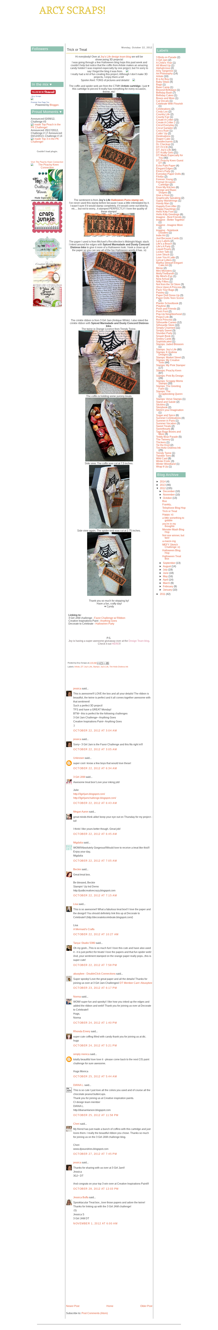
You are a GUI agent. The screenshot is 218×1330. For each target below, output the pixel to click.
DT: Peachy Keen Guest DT (169, 161)
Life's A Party (163, 246)
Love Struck (162, 254)
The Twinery (163, 439)
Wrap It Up (162, 466)
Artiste (77, 667)
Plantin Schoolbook (167, 303)
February (168, 586)
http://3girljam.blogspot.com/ (89, 794)
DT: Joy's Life (86, 667)
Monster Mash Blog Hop (173, 530)
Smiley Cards (163, 338)
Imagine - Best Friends (169, 217)
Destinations (163, 136)
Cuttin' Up (161, 133)
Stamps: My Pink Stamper (170, 365)
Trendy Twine (163, 453)
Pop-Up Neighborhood (169, 314)
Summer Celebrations (168, 418)
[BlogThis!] (101, 663)
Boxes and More (165, 98)
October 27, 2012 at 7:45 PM (95, 1154)
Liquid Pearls (163, 249)
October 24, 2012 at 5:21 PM (95, 1045)
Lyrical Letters (164, 260)
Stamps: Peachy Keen (168, 370)
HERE (115, 643)
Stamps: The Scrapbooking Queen (169, 392)
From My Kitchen (165, 187)
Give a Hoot (162, 195)
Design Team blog (139, 641)
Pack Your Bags (165, 290)
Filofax (160, 176)
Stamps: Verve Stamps (169, 399)
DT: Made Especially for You (169, 156)
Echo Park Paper (165, 165)
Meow (159, 268)
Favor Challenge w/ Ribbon (109, 618)
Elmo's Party (163, 171)
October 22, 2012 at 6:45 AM (95, 834)
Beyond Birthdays (166, 90)
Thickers (161, 442)
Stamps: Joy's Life (101, 667)
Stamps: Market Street (168, 357)
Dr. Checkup (163, 144)
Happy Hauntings (166, 209)
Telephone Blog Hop (174, 507)
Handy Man (162, 203)
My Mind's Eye (164, 276)
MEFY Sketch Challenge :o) (171, 546)
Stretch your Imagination (170, 410)
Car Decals (162, 101)
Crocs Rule (162, 130)
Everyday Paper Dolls (168, 174)
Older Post (146, 1306)
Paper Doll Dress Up (168, 295)
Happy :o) (167, 514)
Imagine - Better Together (170, 219)
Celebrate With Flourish (169, 103)
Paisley (160, 292)
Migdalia (78, 842)
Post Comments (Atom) (95, 1313)
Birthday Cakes (164, 95)
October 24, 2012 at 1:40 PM (95, 1022)
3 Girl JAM (79, 777)
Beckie (77, 869)
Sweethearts (163, 428)
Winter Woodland (166, 464)
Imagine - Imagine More (169, 225)
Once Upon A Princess (169, 287)
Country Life (163, 114)
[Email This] (98, 663)
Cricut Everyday (165, 125)
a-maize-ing (169, 541)
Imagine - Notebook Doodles (167, 231)
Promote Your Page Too (40, 102)
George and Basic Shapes (166, 191)
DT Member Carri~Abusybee (136, 983)
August (167, 566)
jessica (77, 688)
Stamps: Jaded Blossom (170, 344)
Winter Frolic (163, 461)
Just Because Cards (167, 238)
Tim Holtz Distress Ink (118, 667)
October (168, 498)
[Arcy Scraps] (32, 99)
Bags (159, 84)
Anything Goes (108, 620)
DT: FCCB (162, 147)
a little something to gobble (173, 519)
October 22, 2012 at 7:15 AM (95, 895)
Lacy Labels (163, 241)
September (169, 563)
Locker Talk (162, 251)
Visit (47, 162)
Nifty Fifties (162, 281)
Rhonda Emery (81, 1031)
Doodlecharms (164, 141)
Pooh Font (162, 311)
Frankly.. (167, 504)
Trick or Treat (169, 511)
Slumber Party (164, 333)
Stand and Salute (166, 402)
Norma (77, 996)
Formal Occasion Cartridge (165, 183)
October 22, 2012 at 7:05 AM (95, 860)
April (166, 579)
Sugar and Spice (165, 415)
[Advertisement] (165, 646)
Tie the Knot (163, 445)
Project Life (162, 317)
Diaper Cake (163, 138)
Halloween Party (104, 623)
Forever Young (164, 179)
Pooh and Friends (166, 308)
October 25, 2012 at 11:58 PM (95, 1115)
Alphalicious (163, 68)
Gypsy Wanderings (166, 200)
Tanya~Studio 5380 (84, 943)
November (169, 494)
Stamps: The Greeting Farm (168, 387)
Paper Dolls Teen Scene (170, 298)
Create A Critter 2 (165, 122)
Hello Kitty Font (164, 211)
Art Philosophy (164, 73)
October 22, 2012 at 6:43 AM (95, 803)
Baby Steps (162, 81)
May (165, 576)
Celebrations (163, 109)
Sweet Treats (163, 426)
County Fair (162, 117)
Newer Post (72, 1306)
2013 (163, 485)
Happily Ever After (166, 206)
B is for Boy (162, 79)
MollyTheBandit (165, 273)
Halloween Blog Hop (171, 551)
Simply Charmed (165, 327)
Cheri (76, 1123)
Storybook (162, 407)
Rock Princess (164, 319)
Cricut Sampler (164, 128)
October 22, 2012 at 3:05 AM (95, 749)
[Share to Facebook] (107, 663)
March (167, 583)
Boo (164, 501)
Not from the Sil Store (168, 284)
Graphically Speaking (168, 198)
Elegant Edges (164, 168)
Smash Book (163, 336)
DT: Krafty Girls (164, 152)
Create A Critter (164, 119)
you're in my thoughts (169, 525)
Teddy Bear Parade (167, 436)
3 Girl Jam (162, 60)
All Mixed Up (163, 65)
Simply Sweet (164, 330)
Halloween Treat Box (171, 557)
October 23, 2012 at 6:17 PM (95, 988)
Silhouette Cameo (166, 322)
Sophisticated (164, 341)
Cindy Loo (162, 111)
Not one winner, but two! (173, 536)
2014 (163, 481)
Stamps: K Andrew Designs (166, 353)
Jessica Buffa (80, 1197)
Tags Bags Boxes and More (168, 433)
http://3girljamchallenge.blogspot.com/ (94, 798)
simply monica (81, 1054)
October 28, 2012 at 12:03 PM (96, 1188)
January (168, 589)
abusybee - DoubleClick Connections (94, 973)
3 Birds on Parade (166, 57)
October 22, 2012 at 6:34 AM (95, 768)
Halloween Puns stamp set (127, 200)
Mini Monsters (164, 270)
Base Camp (162, 87)
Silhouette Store (165, 325)
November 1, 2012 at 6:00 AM (95, 1223)
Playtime (161, 306)
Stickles (160, 404)
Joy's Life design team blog (115, 56)
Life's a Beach (164, 243)
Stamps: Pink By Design (170, 375)
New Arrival (162, 279)
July (165, 569)
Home (109, 1306)
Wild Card (161, 458)
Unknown (78, 758)
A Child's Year (164, 62)
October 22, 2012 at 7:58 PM (95, 965)
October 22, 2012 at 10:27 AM (96, 934)
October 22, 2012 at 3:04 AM (95, 730)
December (169, 491)
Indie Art (160, 235)
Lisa (75, 904)
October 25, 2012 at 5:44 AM (95, 1076)
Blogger (54, 105)
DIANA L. (78, 1085)
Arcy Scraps (36, 96)
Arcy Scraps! (72, 10)
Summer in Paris (165, 420)
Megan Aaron (80, 811)
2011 (163, 594)
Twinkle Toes (163, 455)
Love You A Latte (165, 257)
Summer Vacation (166, 423)
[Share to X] (104, 663)
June (166, 573)
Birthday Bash (164, 92)
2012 (163, 488)
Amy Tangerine (164, 70)
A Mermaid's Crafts (83, 929)
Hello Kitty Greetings (167, 214)
